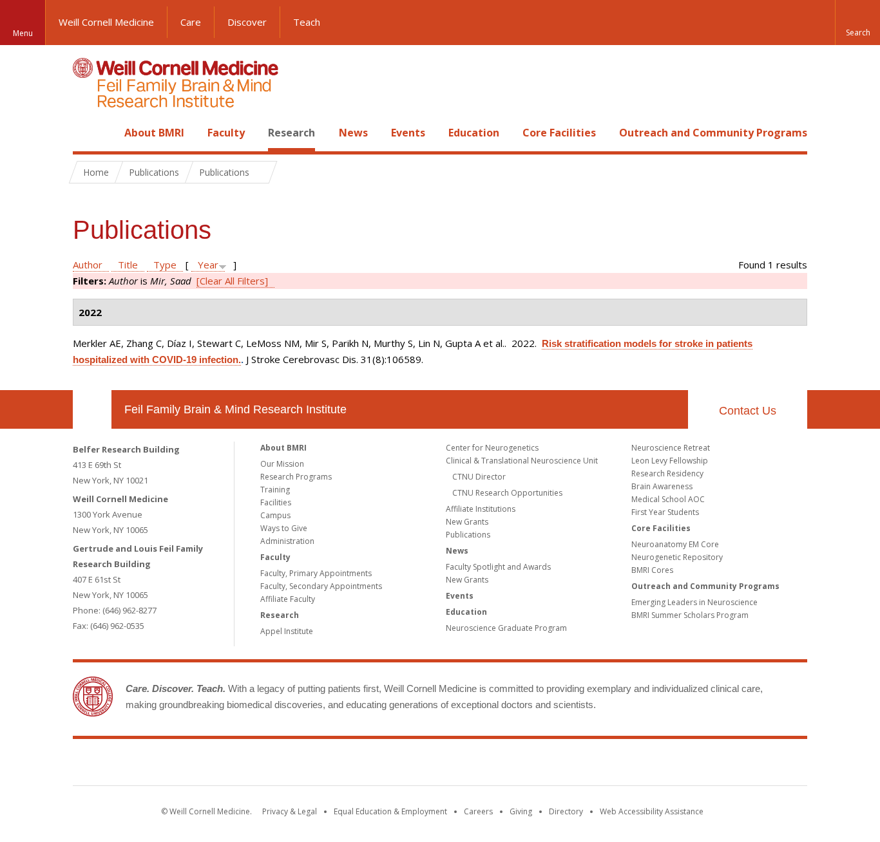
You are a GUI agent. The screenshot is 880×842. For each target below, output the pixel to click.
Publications (468, 534)
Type (165, 264)
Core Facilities (559, 133)
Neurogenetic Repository (677, 557)
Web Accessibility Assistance (651, 811)
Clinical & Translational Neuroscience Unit (522, 460)
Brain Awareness (662, 486)
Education (473, 133)
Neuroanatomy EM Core (675, 544)
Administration (287, 541)
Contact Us (747, 410)
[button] (857, 22)
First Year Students (665, 512)
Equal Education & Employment (390, 811)
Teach (306, 21)
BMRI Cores (652, 570)
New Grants (467, 521)
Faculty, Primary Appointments (316, 573)
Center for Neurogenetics (492, 447)
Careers (478, 811)
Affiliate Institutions (480, 508)
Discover (247, 21)
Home (87, 132)
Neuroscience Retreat (670, 447)
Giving (521, 811)
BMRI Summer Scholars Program (690, 615)
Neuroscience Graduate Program (506, 627)
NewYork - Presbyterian (548, 764)
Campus (275, 515)
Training (275, 489)
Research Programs (296, 476)
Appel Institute (286, 631)
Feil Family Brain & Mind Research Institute (235, 409)
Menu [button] (23, 33)
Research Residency (667, 473)
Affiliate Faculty (287, 599)
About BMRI (154, 133)
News (353, 133)
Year (208, 264)
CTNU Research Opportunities (507, 492)
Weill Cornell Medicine (106, 21)
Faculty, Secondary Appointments (321, 586)
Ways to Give (283, 528)
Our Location (92, 409)
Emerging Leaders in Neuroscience (694, 602)
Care (190, 21)
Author (87, 264)
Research (291, 133)
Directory (566, 811)
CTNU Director (479, 476)
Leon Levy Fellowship (669, 460)
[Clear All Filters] (232, 280)
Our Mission (282, 463)
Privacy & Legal (289, 811)
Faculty (226, 133)
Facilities (275, 502)
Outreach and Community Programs (713, 133)
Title (128, 264)
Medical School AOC (668, 499)
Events (408, 133)
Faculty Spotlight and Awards (498, 566)
